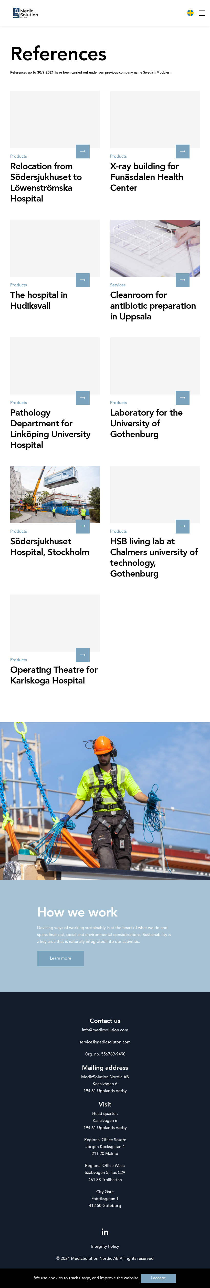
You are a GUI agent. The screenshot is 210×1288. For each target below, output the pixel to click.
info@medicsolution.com (105, 1030)
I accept (158, 1278)
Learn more (60, 959)
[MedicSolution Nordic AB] (25, 13)
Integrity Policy (105, 1247)
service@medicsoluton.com (105, 1042)
